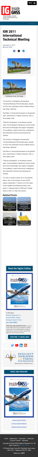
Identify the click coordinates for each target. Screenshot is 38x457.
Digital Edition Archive (19, 427)
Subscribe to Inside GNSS (19, 337)
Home (6, 438)
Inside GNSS (8, 47)
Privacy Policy (24, 445)
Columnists (22, 438)
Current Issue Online (19, 420)
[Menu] (35, 3)
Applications (13, 438)
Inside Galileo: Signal (13, 317)
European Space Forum (14, 320)
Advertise (25, 440)
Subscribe (30, 438)
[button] (32, 23)
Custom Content (15, 440)
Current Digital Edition (19, 423)
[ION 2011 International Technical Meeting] (19, 66)
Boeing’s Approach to (13, 315)
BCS (23, 453)
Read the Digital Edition (19, 269)
